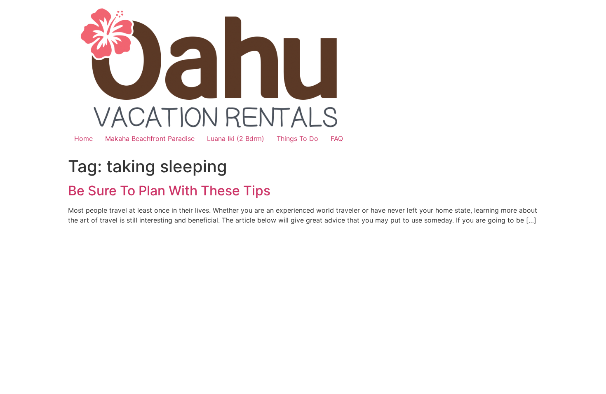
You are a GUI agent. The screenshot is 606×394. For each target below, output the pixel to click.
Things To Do (297, 138)
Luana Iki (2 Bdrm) (235, 138)
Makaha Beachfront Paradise (150, 138)
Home (83, 138)
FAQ (337, 138)
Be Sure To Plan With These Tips (169, 191)
